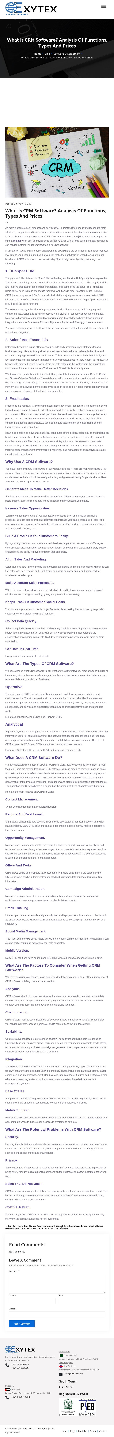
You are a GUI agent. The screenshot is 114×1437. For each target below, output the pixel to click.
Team (93, 1431)
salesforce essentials (80, 1226)
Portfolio (82, 1431)
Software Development (67, 53)
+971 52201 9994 (20, 1396)
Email (62, 1295)
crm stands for (32, 1226)
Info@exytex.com (74, 1373)
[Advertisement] (57, 98)
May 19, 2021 (25, 203)
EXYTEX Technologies (36, 1428)
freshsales (47, 1226)
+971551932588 (20, 1367)
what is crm (36, 1228)
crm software (15, 1226)
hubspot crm (61, 1226)
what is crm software (56, 1228)
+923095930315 (20, 1364)
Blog (47, 53)
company (18, 241)
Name (12, 1295)
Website (12, 1308)
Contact (103, 1431)
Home (37, 53)
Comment (14, 1271)
